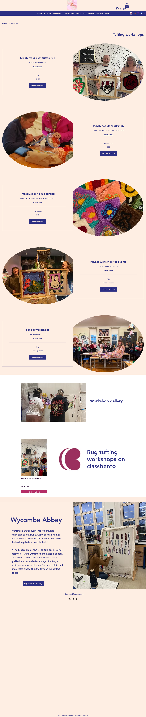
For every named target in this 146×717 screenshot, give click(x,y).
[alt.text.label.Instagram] (138, 13)
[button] (127, 5)
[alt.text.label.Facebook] (141, 13)
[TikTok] (145, 13)
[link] (37, 58)
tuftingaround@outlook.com (73, 594)
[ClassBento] (131, 13)
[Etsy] (134, 13)
